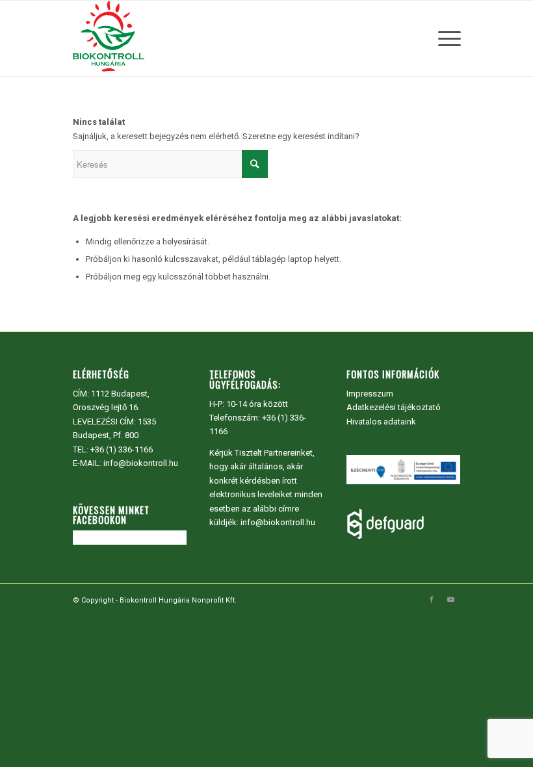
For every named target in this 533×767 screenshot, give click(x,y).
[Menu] (446, 38)
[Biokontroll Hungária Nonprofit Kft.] (108, 38)
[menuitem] (446, 38)
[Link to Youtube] (451, 600)
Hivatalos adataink (381, 421)
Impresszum (369, 393)
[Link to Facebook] (431, 600)
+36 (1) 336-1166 (121, 449)
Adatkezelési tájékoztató (393, 407)
